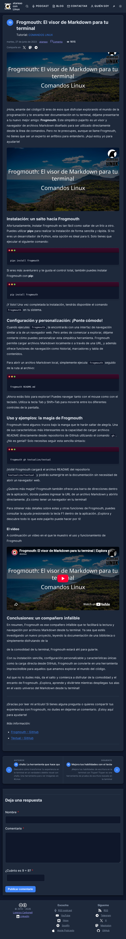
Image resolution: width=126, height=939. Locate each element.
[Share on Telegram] (36, 47)
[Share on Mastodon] (30, 47)
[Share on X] (24, 47)
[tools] (114, 6)
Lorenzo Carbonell (22, 912)
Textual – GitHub (22, 738)
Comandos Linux (41, 34)
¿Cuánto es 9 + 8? (19, 870)
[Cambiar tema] (120, 6)
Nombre (12, 812)
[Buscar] (27, 6)
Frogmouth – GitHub (25, 732)
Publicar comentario (20, 889)
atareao (43, 41)
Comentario (14, 828)
